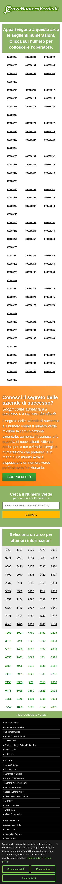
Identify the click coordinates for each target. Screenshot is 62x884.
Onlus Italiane (10, 750)
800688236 (12, 173)
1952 (8, 599)
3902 (20, 591)
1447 (42, 616)
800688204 (30, 65)
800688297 (30, 371)
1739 (20, 607)
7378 (42, 550)
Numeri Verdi (10, 741)
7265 (8, 632)
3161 (54, 665)
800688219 (12, 115)
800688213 (12, 98)
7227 (20, 558)
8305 (20, 682)
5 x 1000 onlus (11, 723)
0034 (31, 558)
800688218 (49, 106)
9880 (54, 566)
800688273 (12, 297)
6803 (54, 641)
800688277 (30, 305)
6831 (42, 674)
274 (31, 682)
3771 (8, 558)
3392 (54, 657)
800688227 (30, 140)
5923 (31, 591)
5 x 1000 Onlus (11, 765)
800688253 (12, 231)
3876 (8, 641)
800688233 (12, 164)
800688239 (12, 181)
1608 (31, 707)
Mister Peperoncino (13, 814)
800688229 (12, 148)
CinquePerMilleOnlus (14, 727)
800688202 (49, 57)
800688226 (12, 140)
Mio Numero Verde (12, 787)
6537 (54, 599)
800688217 (30, 106)
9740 (42, 624)
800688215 (49, 98)
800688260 (12, 255)
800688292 (49, 355)
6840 (8, 624)
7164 (20, 599)
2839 (54, 591)
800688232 (49, 156)
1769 (31, 616)
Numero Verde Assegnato (16, 783)
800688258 (49, 239)
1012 (31, 665)
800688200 (12, 57)
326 (8, 550)
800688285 (49, 330)
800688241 (30, 189)
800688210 (12, 90)
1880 (20, 707)
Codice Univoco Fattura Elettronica (20, 745)
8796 (31, 599)
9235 (31, 550)
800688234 (30, 164)
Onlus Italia (9, 810)
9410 (20, 566)
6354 (54, 583)
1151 (19, 550)
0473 (8, 690)
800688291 (30, 355)
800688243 (12, 197)
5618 (8, 649)
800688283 (12, 330)
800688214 (30, 98)
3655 (20, 690)
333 (42, 657)
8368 (42, 583)
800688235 (49, 164)
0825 (42, 690)
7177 (31, 566)
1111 (42, 591)
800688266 (12, 272)
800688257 (30, 239)
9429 (42, 574)
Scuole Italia (10, 769)
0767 (31, 607)
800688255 (49, 231)
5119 (31, 698)
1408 (20, 649)
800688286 (12, 338)
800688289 (12, 346)
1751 (8, 698)
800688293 (12, 363)
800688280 (12, 322)
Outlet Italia (9, 829)
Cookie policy (34, 858)
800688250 (12, 222)
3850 (31, 690)
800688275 (49, 297)
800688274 (30, 297)
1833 (42, 665)
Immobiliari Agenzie (13, 834)
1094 (54, 690)
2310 (54, 682)
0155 (20, 698)
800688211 (31, 90)
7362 (31, 641)
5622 (8, 591)
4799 (31, 632)
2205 (54, 632)
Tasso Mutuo (10, 838)
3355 (42, 682)
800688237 (30, 173)
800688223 (12, 131)
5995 (20, 674)
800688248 (49, 206)
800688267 (30, 272)
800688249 (12, 214)
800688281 (30, 322)
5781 (42, 558)
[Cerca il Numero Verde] (31, 9)
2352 (42, 707)
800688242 (49, 189)
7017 (54, 558)
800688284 (30, 330)
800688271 (30, 288)
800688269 (12, 280)
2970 (20, 574)
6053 (8, 657)
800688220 (12, 123)
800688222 (49, 123)
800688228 (49, 140)
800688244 (30, 197)
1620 (20, 624)
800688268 (49, 272)
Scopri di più (19, 477)
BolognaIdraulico (12, 732)
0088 (31, 657)
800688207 (30, 73)
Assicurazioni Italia (12, 825)
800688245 (49, 197)
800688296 (12, 371)
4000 (54, 649)
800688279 (12, 313)
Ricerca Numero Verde (14, 736)
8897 (31, 649)
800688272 (49, 288)
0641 (54, 607)
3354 (8, 665)
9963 (31, 674)
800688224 (30, 131)
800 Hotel (8, 760)
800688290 (12, 355)
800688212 (49, 90)
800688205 (49, 65)
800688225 (49, 131)
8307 (54, 574)
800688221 (30, 123)
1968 (42, 698)
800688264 (30, 264)
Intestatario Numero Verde (16, 796)
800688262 (49, 255)
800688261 (30, 255)
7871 (8, 616)
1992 (20, 657)
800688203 (12, 65)
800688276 (12, 305)
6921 (54, 550)
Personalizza (43, 869)
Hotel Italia (9, 754)
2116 (42, 607)
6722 (8, 607)
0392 (42, 641)
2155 (8, 682)
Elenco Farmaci (11, 805)
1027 (20, 632)
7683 (42, 566)
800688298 (49, 371)
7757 (8, 707)
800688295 (49, 363)
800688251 (30, 222)
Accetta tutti (29, 878)
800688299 (12, 380)
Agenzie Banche (11, 820)
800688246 (12, 206)
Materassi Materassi (13, 774)
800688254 (30, 231)
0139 (42, 599)
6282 (54, 616)
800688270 (12, 288)
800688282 (49, 322)
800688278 (49, 305)
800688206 (12, 73)
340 (19, 641)
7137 (42, 649)
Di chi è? (8, 801)
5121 (20, 616)
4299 (31, 583)
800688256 (12, 239)
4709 (8, 574)
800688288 (49, 338)
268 (19, 583)
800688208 (49, 73)
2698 (54, 698)
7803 (31, 574)
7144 (54, 624)
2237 (8, 583)
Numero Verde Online (14, 778)
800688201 (30, 57)
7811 (54, 707)
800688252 (49, 222)
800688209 (12, 82)
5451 (42, 632)
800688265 (49, 264)
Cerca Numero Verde (14, 792)
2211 (54, 674)
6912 (31, 624)
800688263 (12, 264)
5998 (20, 665)
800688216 (12, 106)
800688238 (49, 173)
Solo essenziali (15, 869)
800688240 (12, 189)
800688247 (30, 206)
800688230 (12, 156)
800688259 (12, 247)
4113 (8, 674)
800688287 (30, 338)
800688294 (30, 363)
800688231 (30, 156)
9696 (8, 566)
